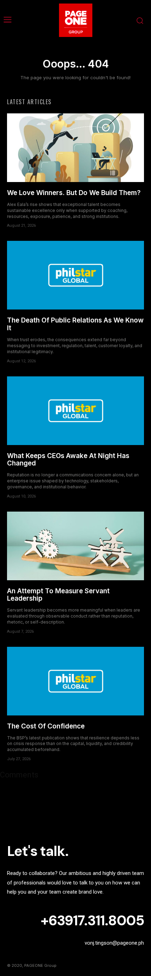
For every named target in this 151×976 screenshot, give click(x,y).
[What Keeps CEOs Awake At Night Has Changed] (75, 410)
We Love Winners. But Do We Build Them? (73, 193)
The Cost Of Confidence (46, 726)
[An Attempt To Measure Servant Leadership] (75, 546)
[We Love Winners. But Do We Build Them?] (75, 147)
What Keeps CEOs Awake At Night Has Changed (68, 460)
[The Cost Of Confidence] (75, 681)
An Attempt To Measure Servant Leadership (58, 595)
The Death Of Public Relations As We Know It (75, 324)
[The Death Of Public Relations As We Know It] (75, 275)
